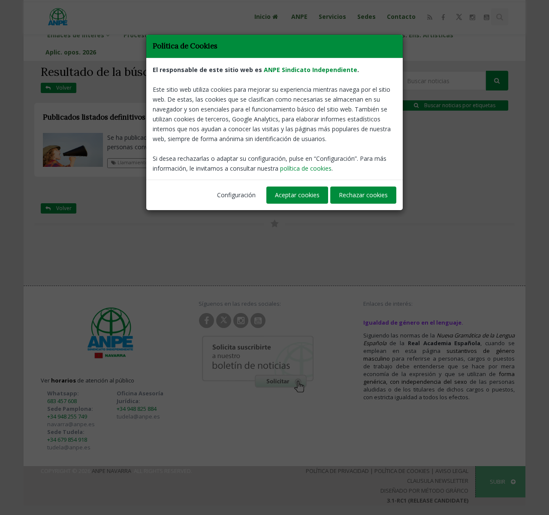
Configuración (236, 195)
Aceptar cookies (297, 195)
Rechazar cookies (363, 195)
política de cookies (306, 168)
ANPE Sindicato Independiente (310, 70)
